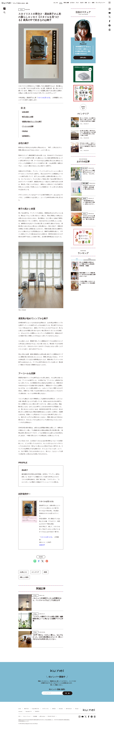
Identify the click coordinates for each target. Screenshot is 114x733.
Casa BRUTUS (35, 708)
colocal (20, 711)
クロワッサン (45, 708)
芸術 (86, 2)
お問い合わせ (42, 716)
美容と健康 (66, 2)
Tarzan (77, 708)
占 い (89, 2)
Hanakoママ (29, 711)
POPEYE (37, 711)
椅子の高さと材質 (27, 117)
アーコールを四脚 (27, 126)
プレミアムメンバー (100, 2)
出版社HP (42, 545)
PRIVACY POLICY (51, 716)
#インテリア (35, 572)
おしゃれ (56, 2)
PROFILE (25, 131)
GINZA (54, 708)
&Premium (69, 708)
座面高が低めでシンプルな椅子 (32, 121)
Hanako (61, 708)
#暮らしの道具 (24, 577)
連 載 (93, 2)
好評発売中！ (26, 136)
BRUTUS (26, 708)
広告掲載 (35, 716)
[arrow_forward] (110, 9)
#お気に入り (23, 572)
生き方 (81, 2)
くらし (60, 2)
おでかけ (72, 2)
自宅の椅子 (25, 112)
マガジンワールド (27, 716)
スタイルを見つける (43, 97)
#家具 (45, 572)
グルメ (77, 2)
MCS (19, 716)
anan (19, 708)
